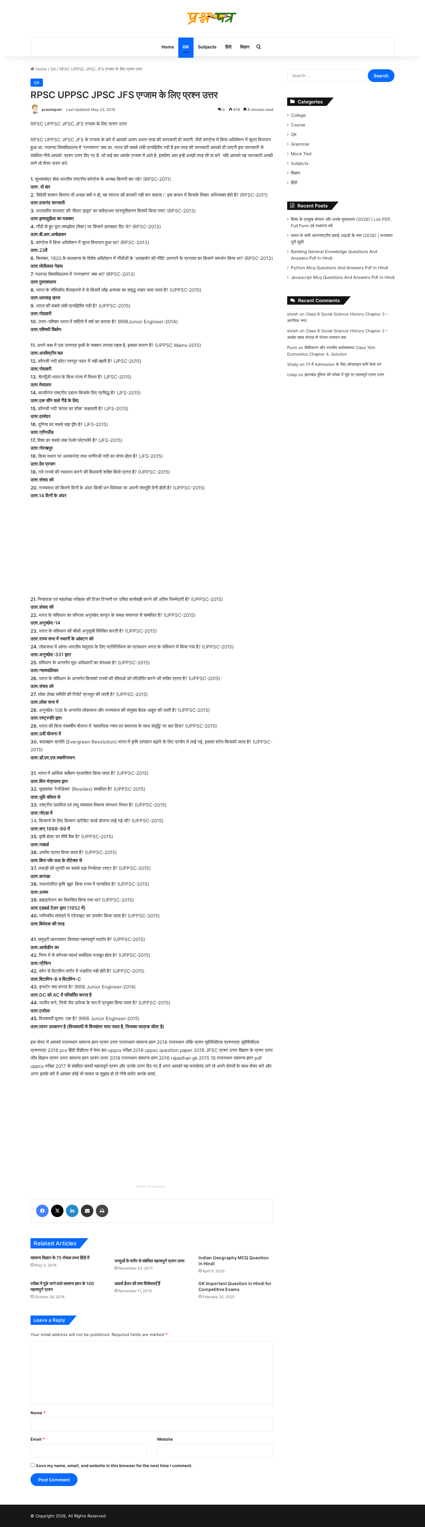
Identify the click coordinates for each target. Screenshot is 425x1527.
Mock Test (301, 153)
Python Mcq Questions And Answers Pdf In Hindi (339, 267)
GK (186, 46)
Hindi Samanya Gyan (152, 1186)
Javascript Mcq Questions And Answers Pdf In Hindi (343, 277)
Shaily (292, 364)
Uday (292, 374)
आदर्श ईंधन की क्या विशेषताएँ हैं (137, 1283)
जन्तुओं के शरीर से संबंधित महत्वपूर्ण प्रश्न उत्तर (149, 1260)
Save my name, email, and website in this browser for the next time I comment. (114, 1465)
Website (165, 1439)
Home (167, 46)
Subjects (207, 46)
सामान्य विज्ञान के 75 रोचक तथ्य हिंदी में (59, 1257)
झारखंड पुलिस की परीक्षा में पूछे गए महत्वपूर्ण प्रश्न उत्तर (344, 374)
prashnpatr (52, 109)
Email (37, 1439)
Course (298, 124)
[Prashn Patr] (212, 18)
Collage (298, 115)
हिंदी (228, 46)
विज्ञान (245, 46)
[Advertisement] (151, 550)
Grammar (300, 144)
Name (37, 1412)
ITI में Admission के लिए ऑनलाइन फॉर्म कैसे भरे (343, 364)
